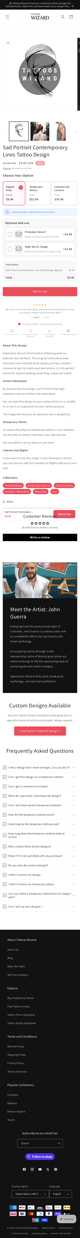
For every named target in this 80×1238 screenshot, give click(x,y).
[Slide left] (4, 132)
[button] (7, 17)
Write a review (40, 537)
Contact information (61, 1233)
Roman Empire (16, 1111)
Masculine (41, 491)
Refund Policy (15, 1046)
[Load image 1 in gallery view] (18, 131)
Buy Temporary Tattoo (20, 998)
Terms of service (20, 1233)
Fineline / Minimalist (17, 491)
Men (54, 491)
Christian (12, 1095)
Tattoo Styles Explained (21, 1023)
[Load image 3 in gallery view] (61, 131)
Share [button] (10, 501)
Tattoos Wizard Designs (26, 1227)
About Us (13, 949)
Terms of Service (17, 1071)
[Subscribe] (59, 1143)
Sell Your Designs (17, 974)
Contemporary (64, 485)
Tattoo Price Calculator (21, 1014)
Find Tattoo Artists (18, 1006)
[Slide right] (76, 132)
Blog (10, 958)
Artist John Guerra (39, 485)
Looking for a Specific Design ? (40, 731)
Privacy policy (66, 1228)
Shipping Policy (16, 1054)
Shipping (7, 168)
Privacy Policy (15, 1063)
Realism (12, 1103)
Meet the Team (16, 966)
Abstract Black (13, 485)
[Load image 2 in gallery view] (40, 131)
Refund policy (48, 1228)
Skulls (11, 1119)
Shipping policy (39, 1233)
